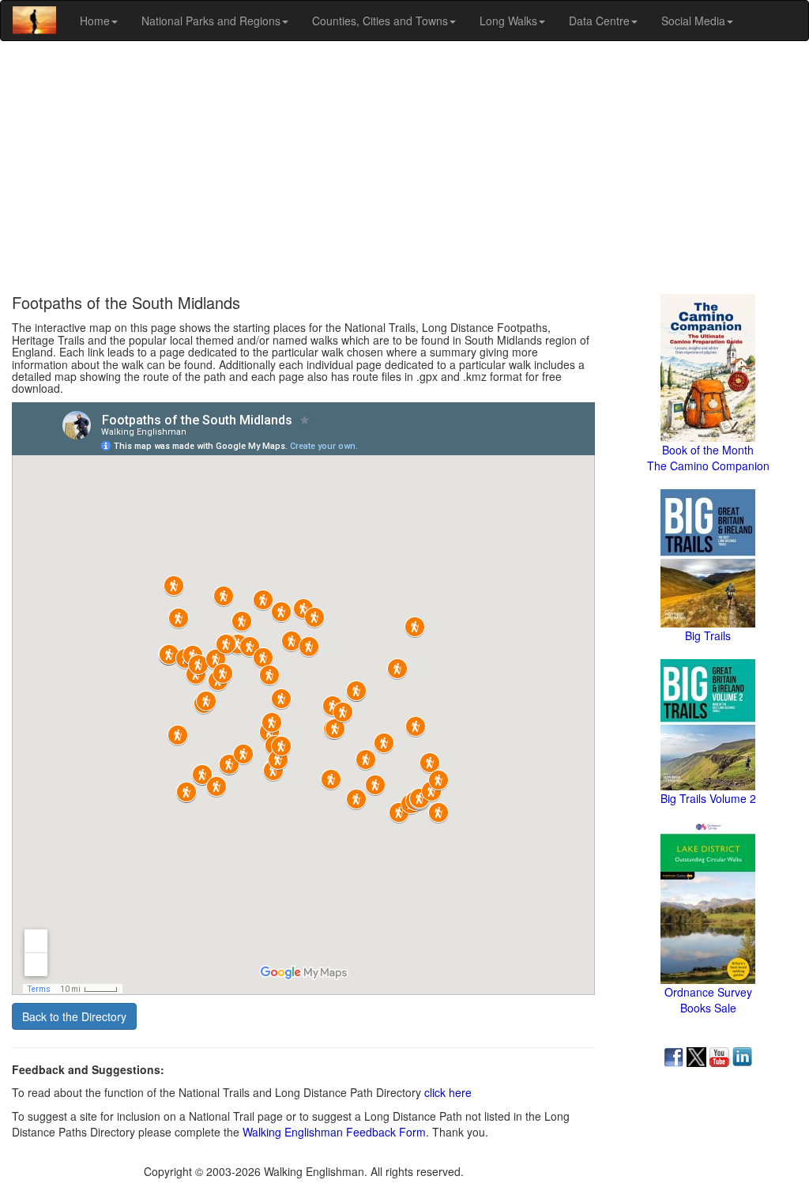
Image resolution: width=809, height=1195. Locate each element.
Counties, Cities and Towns (380, 20)
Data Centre (599, 20)
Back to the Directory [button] (74, 1016)
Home (95, 20)
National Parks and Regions (210, 20)
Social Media (693, 20)
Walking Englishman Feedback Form (334, 1132)
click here (448, 1092)
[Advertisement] (404, 167)
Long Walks (508, 20)
